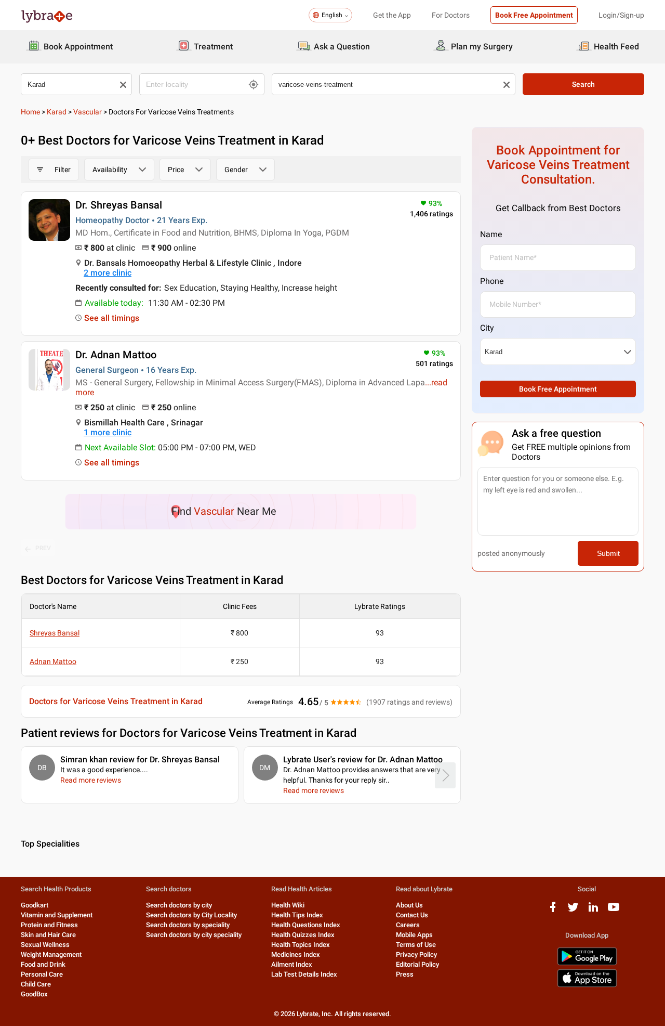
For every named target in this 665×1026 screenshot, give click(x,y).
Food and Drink (43, 964)
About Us (409, 905)
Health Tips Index (297, 915)
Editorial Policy (417, 964)
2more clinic (107, 273)
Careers (408, 925)
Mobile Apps (414, 935)
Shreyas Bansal (54, 633)
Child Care (36, 984)
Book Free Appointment (534, 15)
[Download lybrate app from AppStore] (587, 985)
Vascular (87, 112)
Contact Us (412, 915)
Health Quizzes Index (303, 935)
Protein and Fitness (49, 925)
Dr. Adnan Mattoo (115, 354)
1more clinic (107, 432)
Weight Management (51, 954)
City (487, 328)
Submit (608, 553)
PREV (43, 548)
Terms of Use (416, 945)
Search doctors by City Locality (191, 915)
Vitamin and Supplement (56, 915)
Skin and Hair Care (48, 935)
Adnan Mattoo (53, 661)
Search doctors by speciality (188, 925)
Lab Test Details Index (304, 974)
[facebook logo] (553, 911)
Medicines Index (295, 954)
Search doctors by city (179, 905)
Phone (491, 281)
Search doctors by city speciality (194, 935)
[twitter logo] (573, 911)
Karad (56, 112)
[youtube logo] (613, 911)
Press (405, 974)
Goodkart (34, 905)
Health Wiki (287, 905)
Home (30, 112)
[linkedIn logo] (593, 911)
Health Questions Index (305, 925)
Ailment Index (291, 964)
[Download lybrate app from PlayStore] (587, 963)
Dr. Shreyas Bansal (118, 205)
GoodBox (34, 994)
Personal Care (42, 974)
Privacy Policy (416, 954)
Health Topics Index (300, 945)
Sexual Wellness (45, 945)
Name (491, 234)
